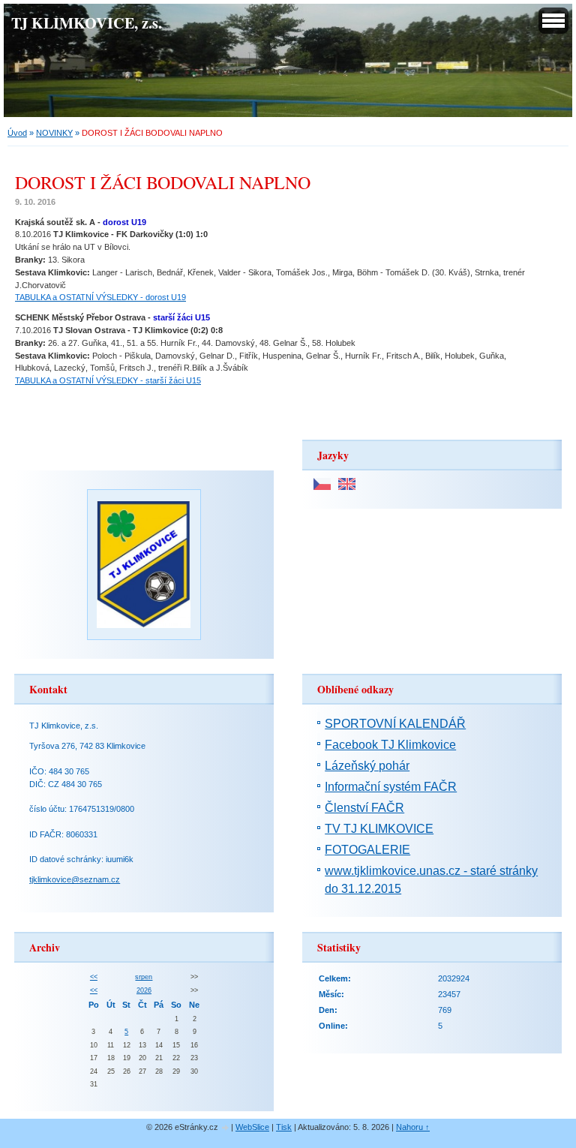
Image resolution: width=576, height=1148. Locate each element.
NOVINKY (54, 132)
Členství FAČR (364, 807)
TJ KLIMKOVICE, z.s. (86, 22)
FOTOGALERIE (367, 849)
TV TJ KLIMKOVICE (379, 828)
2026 (144, 990)
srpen (143, 977)
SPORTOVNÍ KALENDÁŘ (395, 723)
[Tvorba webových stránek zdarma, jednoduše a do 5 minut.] (225, 1128)
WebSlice (252, 1126)
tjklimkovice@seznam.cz (74, 879)
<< (94, 977)
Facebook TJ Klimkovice (390, 744)
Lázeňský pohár (367, 765)
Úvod (17, 132)
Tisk (284, 1126)
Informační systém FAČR (391, 786)
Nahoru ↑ (413, 1126)
